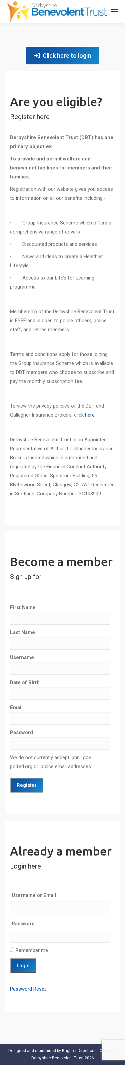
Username (22, 657)
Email (16, 707)
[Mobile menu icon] (114, 12)
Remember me (31, 950)
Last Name (22, 632)
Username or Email (34, 895)
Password (21, 732)
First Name (23, 607)
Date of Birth (25, 682)
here (90, 415)
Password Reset (28, 989)
